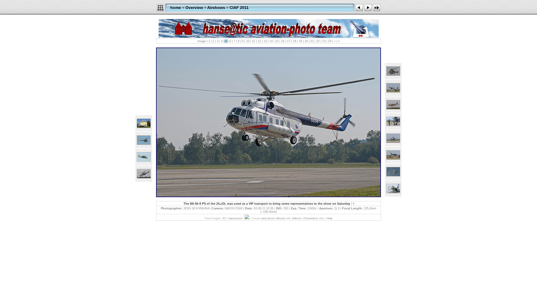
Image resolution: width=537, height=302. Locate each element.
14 (271, 41)
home (175, 7)
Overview (194, 7)
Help (330, 218)
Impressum (235, 218)
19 (300, 41)
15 (276, 41)
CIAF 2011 (239, 7)
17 (288, 41)
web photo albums (273, 218)
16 (282, 41)
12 (259, 41)
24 (329, 41)
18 (294, 41)
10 (247, 41)
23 (323, 41)
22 (318, 41)
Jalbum (296, 218)
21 (312, 41)
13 (265, 41)
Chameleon (310, 218)
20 (306, 41)
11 (253, 41)
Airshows (216, 7)
